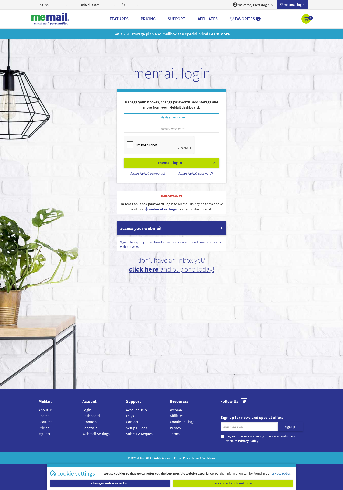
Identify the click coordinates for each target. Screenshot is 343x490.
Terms (175, 433)
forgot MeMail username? (147, 173)
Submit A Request (140, 433)
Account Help (136, 409)
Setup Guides (136, 427)
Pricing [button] (148, 18)
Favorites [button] (246, 18)
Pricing (43, 427)
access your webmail (140, 228)
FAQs (130, 415)
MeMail (141, 458)
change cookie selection (110, 483)
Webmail (177, 409)
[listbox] (53, 4)
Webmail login (294, 5)
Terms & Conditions (203, 458)
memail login (170, 162)
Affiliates (176, 415)
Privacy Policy (182, 458)
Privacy (175, 427)
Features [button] (119, 18)
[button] (306, 19)
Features (45, 421)
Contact (132, 421)
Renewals (89, 427)
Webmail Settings (96, 433)
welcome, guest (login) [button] (254, 5)
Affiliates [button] (208, 18)
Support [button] (176, 18)
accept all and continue (233, 483)
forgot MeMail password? (195, 173)
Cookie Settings (182, 421)
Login (86, 409)
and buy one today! (171, 269)
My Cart (44, 433)
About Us (45, 409)
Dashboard (91, 415)
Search (43, 415)
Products (89, 421)
